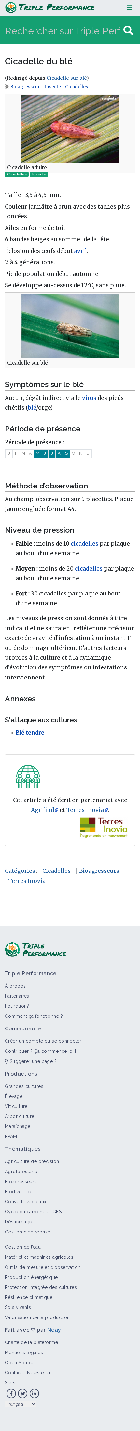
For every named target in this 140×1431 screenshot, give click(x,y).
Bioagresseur (25, 87)
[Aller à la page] (128, 30)
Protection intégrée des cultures (41, 1287)
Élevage (13, 1096)
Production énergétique (31, 1277)
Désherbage (18, 1221)
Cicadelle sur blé (67, 78)
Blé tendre (30, 732)
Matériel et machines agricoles (39, 1257)
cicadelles (84, 543)
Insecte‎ (39, 174)
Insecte (52, 87)
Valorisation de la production (37, 1317)
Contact (13, 1372)
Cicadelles (76, 87)
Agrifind (42, 809)
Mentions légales (24, 1352)
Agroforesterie (21, 1171)
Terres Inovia (85, 809)
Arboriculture (20, 1116)
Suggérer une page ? (32, 1061)
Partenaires (17, 996)
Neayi (55, 1330)
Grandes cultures (24, 1086)
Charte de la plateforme (31, 1342)
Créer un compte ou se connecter (43, 1041)
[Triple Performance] (50, 8)
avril (80, 251)
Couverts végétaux (25, 1201)
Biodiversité (18, 1191)
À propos (15, 986)
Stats (10, 1382)
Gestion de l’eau (23, 1247)
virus (89, 398)
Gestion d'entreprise (27, 1231)
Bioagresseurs (99, 870)
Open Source (20, 1362)
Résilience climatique (28, 1297)
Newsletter (39, 1372)
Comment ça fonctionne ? (34, 1016)
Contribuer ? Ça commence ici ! (40, 1051)
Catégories (20, 870)
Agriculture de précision (32, 1161)
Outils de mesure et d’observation (43, 1267)
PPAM (11, 1136)
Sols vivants (18, 1307)
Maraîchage (17, 1126)
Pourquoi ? (17, 1006)
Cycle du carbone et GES (33, 1211)
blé (32, 407)
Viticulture (16, 1106)
